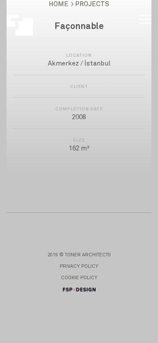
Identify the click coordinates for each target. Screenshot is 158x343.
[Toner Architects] (25, 21)
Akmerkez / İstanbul (79, 63)
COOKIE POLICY (79, 277)
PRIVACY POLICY (79, 266)
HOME (58, 4)
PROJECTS (92, 4)
